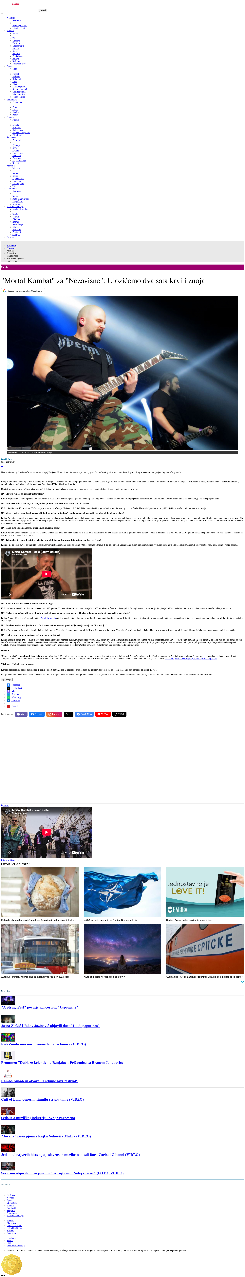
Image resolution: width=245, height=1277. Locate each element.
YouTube (105, 714)
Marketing (11, 1223)
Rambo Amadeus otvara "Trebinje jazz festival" (39, 1081)
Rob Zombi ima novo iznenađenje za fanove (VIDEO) (43, 1044)
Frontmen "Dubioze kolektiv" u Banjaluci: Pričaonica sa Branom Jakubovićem (64, 1063)
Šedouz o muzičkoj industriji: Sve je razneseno (38, 1118)
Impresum (11, 1233)
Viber (14, 691)
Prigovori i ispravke (10, 860)
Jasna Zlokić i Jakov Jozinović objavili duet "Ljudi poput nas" (50, 1026)
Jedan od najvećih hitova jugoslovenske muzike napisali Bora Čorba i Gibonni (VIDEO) (70, 1155)
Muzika (10, 251)
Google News (86, 714)
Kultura (10, 117)
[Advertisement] (86, 741)
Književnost (12, 256)
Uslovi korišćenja (14, 1228)
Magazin (11, 165)
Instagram (56, 714)
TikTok (121, 714)
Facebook (15, 685)
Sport (9, 66)
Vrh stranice (9, 1190)
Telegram (15, 694)
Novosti (10, 30)
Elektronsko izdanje (16, 1245)
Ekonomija (12, 99)
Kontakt (10, 1220)
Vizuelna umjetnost (15, 258)
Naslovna (11, 18)
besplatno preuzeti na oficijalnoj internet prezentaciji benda (191, 658)
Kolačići (10, 1230)
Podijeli (8, 680)
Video (6, 805)
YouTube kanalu (48, 618)
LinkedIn (15, 700)
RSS (9, 1243)
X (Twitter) (16, 688)
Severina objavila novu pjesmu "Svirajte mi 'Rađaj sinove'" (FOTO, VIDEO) (62, 1173)
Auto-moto (12, 188)
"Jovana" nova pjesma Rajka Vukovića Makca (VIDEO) (46, 1136)
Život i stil (11, 137)
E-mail (14, 706)
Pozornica (11, 253)
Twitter (10, 1240)
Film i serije (12, 261)
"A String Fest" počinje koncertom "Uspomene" (39, 1007)
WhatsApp (16, 697)
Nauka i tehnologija (15, 206)
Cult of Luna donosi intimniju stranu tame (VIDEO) (42, 1099)
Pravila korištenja (14, 1225)
